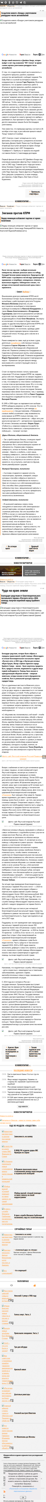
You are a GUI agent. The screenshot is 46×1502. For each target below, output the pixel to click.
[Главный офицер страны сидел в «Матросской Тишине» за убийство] (7, 1413)
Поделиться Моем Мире (6, 2)
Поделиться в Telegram (21, 2)
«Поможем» (6, 795)
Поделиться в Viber (17, 2)
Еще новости (23, 1106)
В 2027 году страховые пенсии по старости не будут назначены (32, 572)
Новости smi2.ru (6, 579)
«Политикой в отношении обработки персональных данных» (23, 1489)
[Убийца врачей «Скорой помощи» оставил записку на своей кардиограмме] (7, 1195)
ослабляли (16, 343)
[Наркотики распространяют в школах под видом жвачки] (7, 1136)
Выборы (26, 291)
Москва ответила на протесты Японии (9, 573)
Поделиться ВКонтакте (2, 2)
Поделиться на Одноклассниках (9, 2)
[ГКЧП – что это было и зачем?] (7, 1347)
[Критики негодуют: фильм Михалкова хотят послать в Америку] (7, 1257)
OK (23, 1497)
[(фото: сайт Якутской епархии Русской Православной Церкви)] (23, 757)
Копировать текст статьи (24, 2)
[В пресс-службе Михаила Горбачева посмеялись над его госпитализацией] (7, 1216)
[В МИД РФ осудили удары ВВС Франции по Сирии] (7, 1151)
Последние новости (23, 1070)
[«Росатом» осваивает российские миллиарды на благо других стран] (7, 1394)
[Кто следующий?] (7, 1273)
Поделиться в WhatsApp (13, 2)
